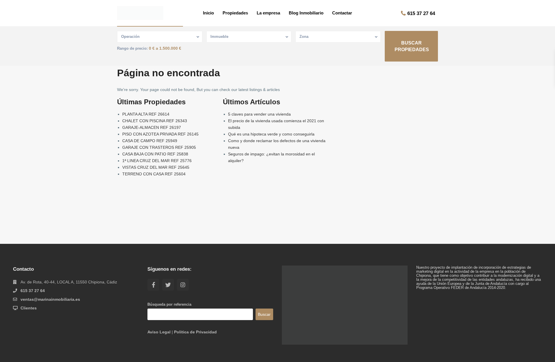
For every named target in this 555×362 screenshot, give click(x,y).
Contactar (342, 12)
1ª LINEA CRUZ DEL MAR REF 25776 (157, 160)
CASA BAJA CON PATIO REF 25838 (155, 154)
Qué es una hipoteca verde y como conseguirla (271, 134)
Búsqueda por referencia (169, 304)
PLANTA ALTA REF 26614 (145, 114)
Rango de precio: (132, 49)
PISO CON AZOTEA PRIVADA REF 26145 (160, 134)
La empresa (268, 12)
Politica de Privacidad (195, 332)
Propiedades (235, 12)
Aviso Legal (159, 332)
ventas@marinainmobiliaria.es (50, 299)
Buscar (264, 314)
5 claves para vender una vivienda (259, 114)
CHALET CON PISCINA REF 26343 (154, 120)
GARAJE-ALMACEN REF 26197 (151, 127)
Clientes (29, 308)
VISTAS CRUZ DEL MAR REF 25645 (155, 167)
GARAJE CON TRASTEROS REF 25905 (159, 147)
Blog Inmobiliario (306, 12)
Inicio (208, 12)
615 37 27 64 (421, 13)
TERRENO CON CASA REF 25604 (154, 174)
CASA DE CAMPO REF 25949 (149, 140)
